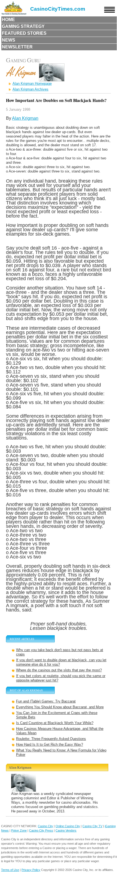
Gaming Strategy (23, 26)
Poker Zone (19, 830)
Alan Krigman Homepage (32, 83)
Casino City (45, 826)
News (8, 40)
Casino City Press (41, 830)
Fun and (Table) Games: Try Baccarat (46, 701)
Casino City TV (92, 826)
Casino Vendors (66, 830)
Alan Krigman (25, 118)
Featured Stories (24, 33)
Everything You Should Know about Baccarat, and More (60, 707)
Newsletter (17, 47)
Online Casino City (68, 826)
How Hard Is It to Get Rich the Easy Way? (49, 744)
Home (8, 19)
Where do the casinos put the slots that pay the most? (59, 670)
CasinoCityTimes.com (57, 9)
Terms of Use (10, 869)
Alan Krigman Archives (30, 89)
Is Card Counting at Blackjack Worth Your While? (54, 723)
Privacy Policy (30, 869)
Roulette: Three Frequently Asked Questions (51, 739)
